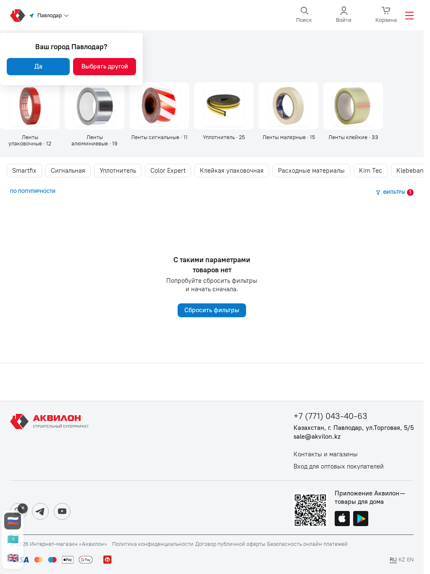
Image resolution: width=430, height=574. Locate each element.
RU (393, 559)
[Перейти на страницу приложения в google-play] (360, 519)
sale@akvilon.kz (317, 436)
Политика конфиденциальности (153, 544)
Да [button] (38, 66)
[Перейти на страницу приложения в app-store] (342, 519)
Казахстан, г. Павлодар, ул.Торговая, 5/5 (354, 428)
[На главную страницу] (51, 440)
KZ (402, 559)
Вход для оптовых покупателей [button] (339, 466)
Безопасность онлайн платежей (307, 544)
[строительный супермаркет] (17, 15)
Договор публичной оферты (230, 544)
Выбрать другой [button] (104, 66)
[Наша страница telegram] (40, 511)
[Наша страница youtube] (62, 511)
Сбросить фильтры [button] (211, 310)
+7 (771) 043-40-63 (330, 416)
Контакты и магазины (326, 454)
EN (410, 559)
